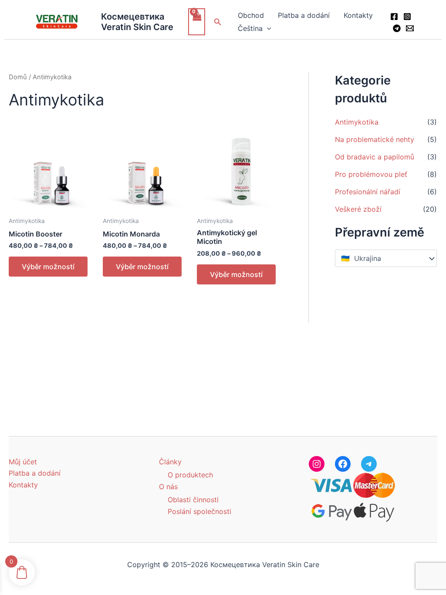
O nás (168, 486)
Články (170, 461)
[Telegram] (397, 28)
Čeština (250, 28)
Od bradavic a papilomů (374, 156)
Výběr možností (48, 266)
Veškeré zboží (358, 209)
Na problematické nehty (374, 139)
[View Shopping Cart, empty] (197, 21)
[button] (218, 22)
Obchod (251, 15)
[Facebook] (394, 16)
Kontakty (358, 15)
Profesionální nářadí (367, 191)
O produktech (190, 474)
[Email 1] (410, 28)
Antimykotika (356, 122)
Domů (18, 77)
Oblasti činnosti (193, 499)
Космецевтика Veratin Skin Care (137, 21)
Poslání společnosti (199, 511)
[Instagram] (407, 16)
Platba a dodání (304, 15)
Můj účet (23, 461)
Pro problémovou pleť (371, 174)
